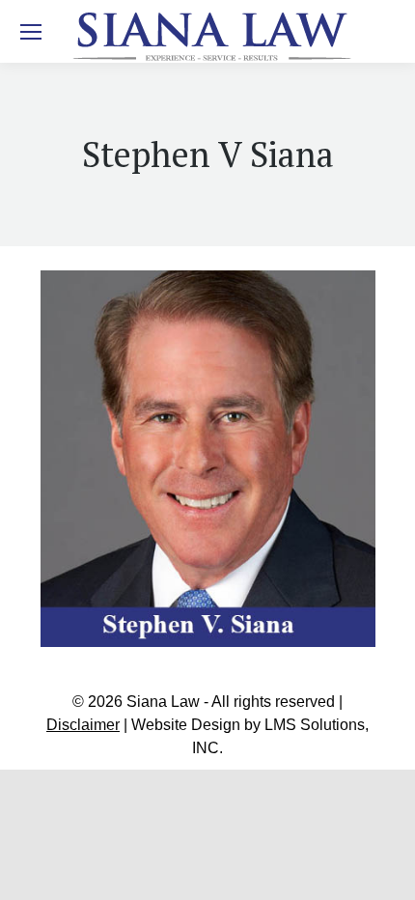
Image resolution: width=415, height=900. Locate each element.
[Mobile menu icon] (30, 31)
